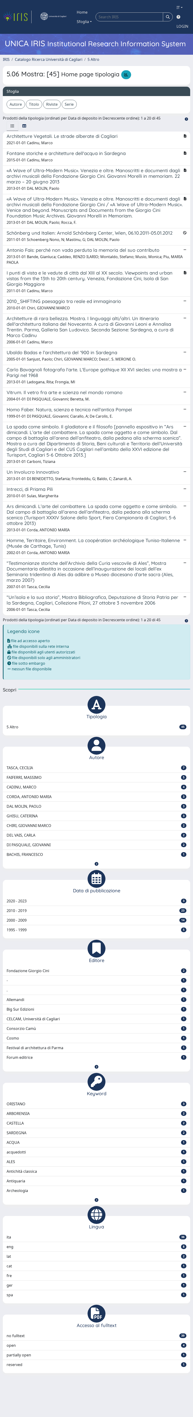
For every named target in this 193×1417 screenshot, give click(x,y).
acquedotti (96, 1152)
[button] (96, 863)
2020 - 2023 (96, 901)
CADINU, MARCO (96, 787)
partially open (96, 1355)
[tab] (12, 126)
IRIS (6, 59)
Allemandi (96, 999)
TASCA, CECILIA (96, 767)
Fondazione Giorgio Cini (96, 970)
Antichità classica (96, 1171)
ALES (96, 1161)
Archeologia (96, 1190)
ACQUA (96, 1142)
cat (96, 1266)
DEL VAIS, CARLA (96, 835)
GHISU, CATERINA (96, 816)
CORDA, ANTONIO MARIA (96, 796)
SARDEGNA (96, 1132)
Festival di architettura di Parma (96, 1047)
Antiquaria (96, 1181)
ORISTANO (96, 1103)
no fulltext (96, 1335)
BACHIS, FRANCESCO (96, 854)
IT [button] (178, 7)
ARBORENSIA (96, 1113)
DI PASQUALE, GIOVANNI (96, 844)
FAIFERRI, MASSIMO (96, 777)
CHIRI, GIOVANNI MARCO (96, 825)
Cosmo (96, 1038)
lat (96, 1256)
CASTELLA (96, 1123)
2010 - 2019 (96, 910)
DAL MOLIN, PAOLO (96, 806)
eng (96, 1246)
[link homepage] (17, 17)
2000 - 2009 (96, 920)
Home (82, 12)
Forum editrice (96, 1057)
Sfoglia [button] (83, 21)
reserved (96, 1364)
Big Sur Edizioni (96, 1009)
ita (96, 1237)
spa (96, 1294)
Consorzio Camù (96, 1028)
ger (96, 1285)
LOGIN (182, 26)
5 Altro (93, 59)
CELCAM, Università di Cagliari (96, 1018)
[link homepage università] (53, 17)
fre (96, 1275)
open (96, 1345)
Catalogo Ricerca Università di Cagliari (48, 59)
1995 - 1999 (96, 929)
